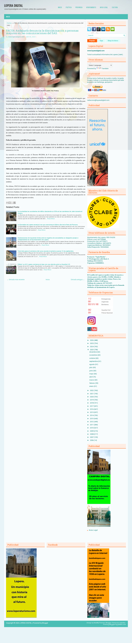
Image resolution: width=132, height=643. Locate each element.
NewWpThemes (99, 623)
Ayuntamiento (91, 7)
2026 (92, 340)
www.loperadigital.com (16, 37)
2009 (92, 431)
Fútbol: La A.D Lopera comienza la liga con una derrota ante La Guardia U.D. (44, 264)
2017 (92, 406)
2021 (92, 394)
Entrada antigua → (78, 279)
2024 (92, 346)
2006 (92, 440)
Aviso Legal (93, 530)
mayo (91, 374)
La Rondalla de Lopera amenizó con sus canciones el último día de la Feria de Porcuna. (48, 225)
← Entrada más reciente (15, 279)
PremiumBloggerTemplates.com (114, 624)
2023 (92, 350)
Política (69, 7)
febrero (92, 383)
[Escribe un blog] (9, 202)
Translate (105, 68)
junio (91, 371)
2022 (92, 390)
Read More (51, 219)
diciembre (93, 352)
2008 (92, 434)
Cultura (115, 7)
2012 (92, 422)
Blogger (45, 623)
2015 (92, 412)
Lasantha (122, 623)
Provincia (78, 7)
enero (91, 386)
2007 (92, 437)
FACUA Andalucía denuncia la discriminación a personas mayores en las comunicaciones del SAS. (42, 31)
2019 (92, 400)
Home (9, 23)
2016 (92, 409)
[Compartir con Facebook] (14, 202)
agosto (92, 364)
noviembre (93, 355)
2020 (92, 397)
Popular (92, 41)
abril (91, 377)
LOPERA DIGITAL (13, 5)
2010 (92, 428)
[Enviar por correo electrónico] (7, 202)
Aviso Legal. (104, 7)
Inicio (60, 7)
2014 (92, 415)
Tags (101, 41)
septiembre (93, 361)
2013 (92, 419)
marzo (91, 380)
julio (91, 367)
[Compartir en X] (12, 202)
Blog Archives (113, 41)
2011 (92, 425)
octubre (92, 358)
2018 (92, 403)
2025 (92, 343)
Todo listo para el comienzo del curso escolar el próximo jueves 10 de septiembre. (46, 251)
